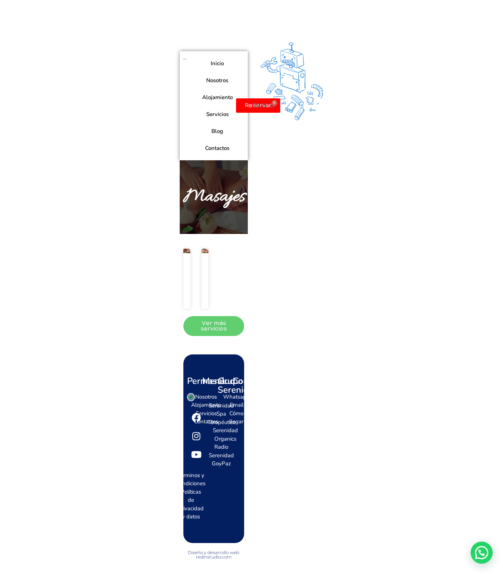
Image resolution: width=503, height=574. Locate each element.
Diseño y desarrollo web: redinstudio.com (214, 555)
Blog (217, 131)
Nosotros (217, 80)
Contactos (217, 148)
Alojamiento (217, 97)
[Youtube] (196, 454)
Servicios (217, 114)
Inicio (217, 63)
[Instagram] (196, 436)
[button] (482, 553)
